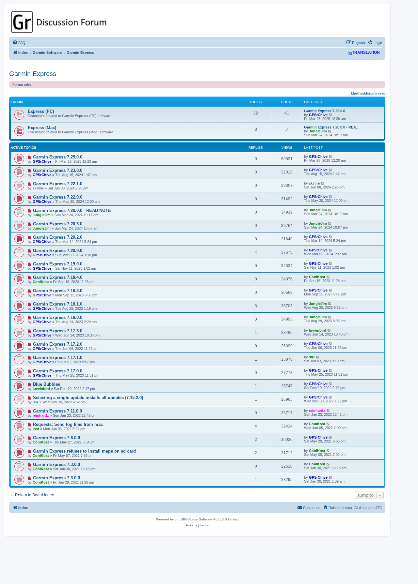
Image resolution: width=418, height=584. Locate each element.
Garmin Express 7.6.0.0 (56, 437)
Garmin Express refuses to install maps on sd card (84, 451)
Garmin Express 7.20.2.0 (57, 237)
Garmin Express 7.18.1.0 (57, 304)
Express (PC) (41, 111)
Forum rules (22, 84)
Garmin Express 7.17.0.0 (57, 370)
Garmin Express (32, 73)
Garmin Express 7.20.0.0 (57, 250)
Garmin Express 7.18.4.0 (57, 277)
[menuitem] (18, 43)
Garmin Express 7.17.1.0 (57, 357)
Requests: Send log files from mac (68, 424)
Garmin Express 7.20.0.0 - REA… (332, 127)
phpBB (180, 519)
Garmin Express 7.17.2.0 (57, 344)
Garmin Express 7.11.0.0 (57, 411)
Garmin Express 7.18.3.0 (57, 290)
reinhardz (41, 415)
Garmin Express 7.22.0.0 (57, 197)
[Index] (197, 22)
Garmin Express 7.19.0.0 (57, 264)
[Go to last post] (331, 156)
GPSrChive (318, 115)
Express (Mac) (42, 127)
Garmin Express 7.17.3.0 (57, 330)
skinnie (38, 188)
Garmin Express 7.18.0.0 (57, 317)
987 (312, 357)
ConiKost (41, 282)
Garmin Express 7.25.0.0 (324, 111)
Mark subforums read (368, 93)
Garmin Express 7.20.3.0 (57, 223)
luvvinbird (317, 330)
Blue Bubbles (46, 384)
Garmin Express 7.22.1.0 (57, 183)
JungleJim (318, 131)
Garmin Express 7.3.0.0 (56, 464)
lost (36, 429)
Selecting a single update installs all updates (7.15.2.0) (88, 397)
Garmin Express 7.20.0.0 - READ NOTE (72, 210)
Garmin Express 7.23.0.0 (57, 170)
